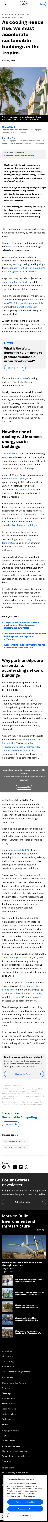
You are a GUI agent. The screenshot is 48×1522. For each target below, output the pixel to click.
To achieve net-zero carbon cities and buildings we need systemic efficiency (25, 636)
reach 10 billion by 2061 (14, 282)
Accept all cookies (25, 1509)
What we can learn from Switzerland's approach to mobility (26, 1307)
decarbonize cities (12, 525)
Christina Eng (8, 138)
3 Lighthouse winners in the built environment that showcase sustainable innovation (22, 625)
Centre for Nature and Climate (19, 155)
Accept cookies (24, 787)
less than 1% (15, 453)
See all (41, 1230)
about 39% (11, 246)
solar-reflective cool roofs (27, 993)
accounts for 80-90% (18, 268)
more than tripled (15, 478)
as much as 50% (26, 489)
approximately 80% (19, 850)
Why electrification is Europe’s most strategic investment (22, 1263)
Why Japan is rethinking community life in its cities (26, 1319)
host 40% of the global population (20, 303)
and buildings (29, 525)
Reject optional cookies (25, 1502)
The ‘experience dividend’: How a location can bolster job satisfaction (29, 1281)
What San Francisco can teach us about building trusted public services (29, 1294)
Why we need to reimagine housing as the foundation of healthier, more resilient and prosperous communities (27, 1334)
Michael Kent (8, 127)
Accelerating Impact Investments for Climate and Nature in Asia (24, 646)
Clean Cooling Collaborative (16, 957)
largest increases (26, 306)
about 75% (20, 378)
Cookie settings (25, 1516)
